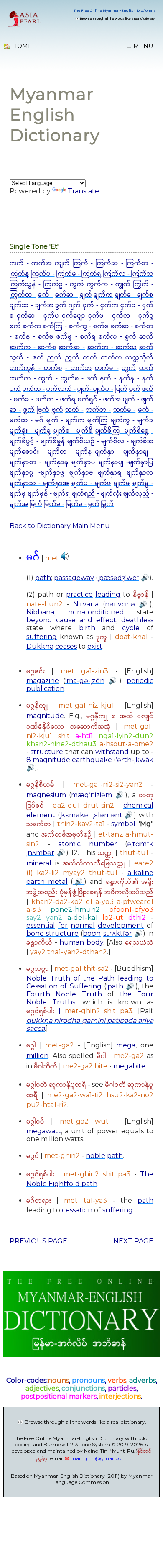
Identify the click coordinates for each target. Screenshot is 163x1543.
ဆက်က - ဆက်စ (33, 347)
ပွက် (134, 389)
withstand (112, 752)
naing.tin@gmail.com (100, 1458)
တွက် (129, 368)
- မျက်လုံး (109, 493)
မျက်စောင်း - (27, 452)
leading (107, 594)
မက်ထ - (21, 420)
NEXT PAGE (133, 1241)
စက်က (32, 326)
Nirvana (86, 604)
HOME (17, 46)
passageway (74, 578)
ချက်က (103, 295)
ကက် (17, 263)
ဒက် (92, 378)
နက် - (108, 378)
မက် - (145, 410)
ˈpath (114, 986)
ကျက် (62, 263)
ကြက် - (83, 263)
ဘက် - (74, 410)
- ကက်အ (39, 263)
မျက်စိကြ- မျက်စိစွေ (122, 431)
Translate (83, 191)
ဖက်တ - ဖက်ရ (56, 399)
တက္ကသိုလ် (139, 357)
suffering (41, 637)
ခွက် (60, 305)
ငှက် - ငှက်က (101, 305)
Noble (66, 994)
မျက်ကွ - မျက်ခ (132, 420)
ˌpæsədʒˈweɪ (118, 578)
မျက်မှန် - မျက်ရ (49, 493)
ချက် (86, 295)
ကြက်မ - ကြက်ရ (79, 274)
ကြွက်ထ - (23, 295)
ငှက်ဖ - (98, 316)
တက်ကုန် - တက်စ (36, 368)
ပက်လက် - (61, 389)
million (37, 1056)
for (63, 925)
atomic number (87, 844)
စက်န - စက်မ (34, 336)
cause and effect (86, 620)
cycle (131, 628)
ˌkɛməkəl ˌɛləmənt (91, 815)
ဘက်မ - (124, 410)
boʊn (92, 933)
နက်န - (129, 378)
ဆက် (146, 336)
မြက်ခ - (54, 504)
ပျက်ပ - (103, 389)
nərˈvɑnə (120, 604)
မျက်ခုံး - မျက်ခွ (30, 431)
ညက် (54, 357)
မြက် (36, 504)
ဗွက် (57, 410)
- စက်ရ (85, 336)
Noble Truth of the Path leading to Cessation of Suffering (89, 982)
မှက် (93, 504)
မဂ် (39, 420)
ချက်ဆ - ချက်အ (31, 305)
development (121, 925)
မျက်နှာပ (83, 462)
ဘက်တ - (98, 410)
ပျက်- (85, 389)
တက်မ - (107, 368)
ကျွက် (122, 284)
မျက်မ (122, 483)
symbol (123, 824)
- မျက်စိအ (140, 441)
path (43, 578)
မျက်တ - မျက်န (70, 452)
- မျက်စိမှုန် (50, 441)
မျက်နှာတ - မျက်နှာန (39, 462)
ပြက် (121, 389)
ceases (66, 646)
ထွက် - (48, 378)
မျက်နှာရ (110, 472)
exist (94, 646)
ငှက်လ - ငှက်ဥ (132, 316)
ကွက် (77, 284)
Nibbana (40, 612)
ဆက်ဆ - (72, 347)
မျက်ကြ (97, 420)
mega (125, 1045)
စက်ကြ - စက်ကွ (65, 326)
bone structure (52, 933)
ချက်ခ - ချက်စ (134, 295)
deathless (137, 620)
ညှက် (72, 357)
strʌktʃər (117, 933)
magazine (42, 681)
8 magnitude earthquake (69, 760)
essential (40, 925)
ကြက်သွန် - (25, 284)
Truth (92, 994)
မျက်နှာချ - (138, 452)
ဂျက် (75, 305)
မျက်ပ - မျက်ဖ (91, 483)
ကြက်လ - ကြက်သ (128, 274)
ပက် (15, 389)
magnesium (46, 795)
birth (87, 628)
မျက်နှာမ (81, 472)
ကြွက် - (143, 284)
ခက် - (45, 295)
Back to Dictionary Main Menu (60, 526)
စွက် (130, 336)
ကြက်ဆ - (109, 263)
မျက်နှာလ (140, 472)
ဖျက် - (131, 399)
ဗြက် (43, 410)
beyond (39, 620)
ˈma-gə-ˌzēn (84, 681)
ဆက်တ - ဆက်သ (112, 347)
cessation (77, 1210)
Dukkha (39, 646)
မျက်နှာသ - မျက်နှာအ (39, 483)
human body (81, 942)
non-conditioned (96, 612)
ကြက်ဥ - (55, 284)
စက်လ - (110, 336)
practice (79, 594)
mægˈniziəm (91, 795)
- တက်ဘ (78, 368)
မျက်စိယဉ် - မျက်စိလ (95, 441)
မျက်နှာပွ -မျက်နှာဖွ (37, 472)
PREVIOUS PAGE (38, 1241)
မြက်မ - (76, 504)
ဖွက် (29, 410)
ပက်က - (34, 389)
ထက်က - (23, 378)
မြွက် (107, 504)
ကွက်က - (100, 284)
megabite (129, 1066)
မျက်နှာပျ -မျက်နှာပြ (126, 462)
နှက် (147, 378)
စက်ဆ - (122, 326)
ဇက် (38, 357)
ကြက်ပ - (42, 274)
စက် (15, 326)
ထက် (146, 368)
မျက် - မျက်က (65, 420)
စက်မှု (64, 336)
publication (45, 689)
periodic (140, 681)
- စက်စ (99, 326)
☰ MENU (139, 46)
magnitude (45, 716)
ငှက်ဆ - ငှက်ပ (38, 316)
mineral (38, 863)
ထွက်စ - (72, 378)
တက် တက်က (102, 357)
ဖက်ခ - (23, 399)
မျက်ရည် (83, 493)
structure (47, 752)
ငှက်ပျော (73, 316)
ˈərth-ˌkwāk (134, 760)
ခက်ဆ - (66, 295)
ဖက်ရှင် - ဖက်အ (99, 399)
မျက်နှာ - (107, 452)
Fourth (38, 994)
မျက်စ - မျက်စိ (73, 431)
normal (83, 925)
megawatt (43, 1131)
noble (95, 1156)
